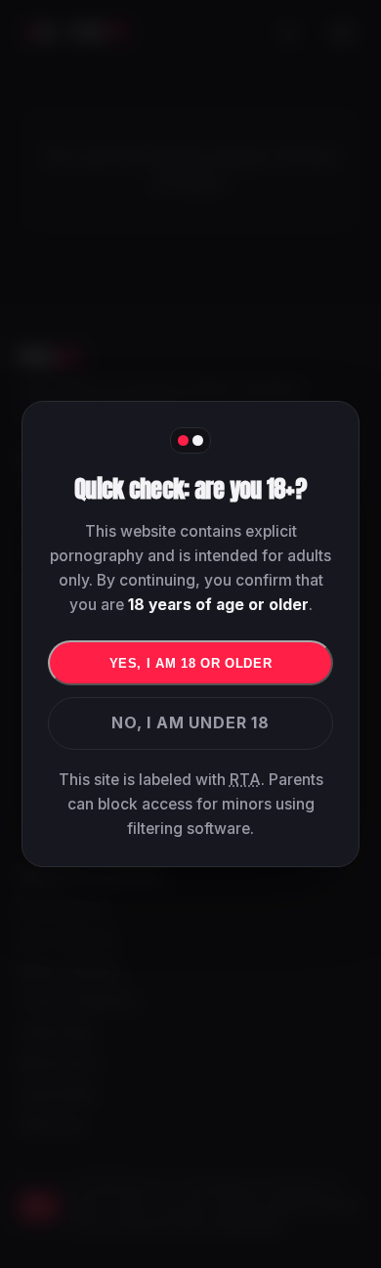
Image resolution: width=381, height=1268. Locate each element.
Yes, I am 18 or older (191, 663)
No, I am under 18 (190, 722)
